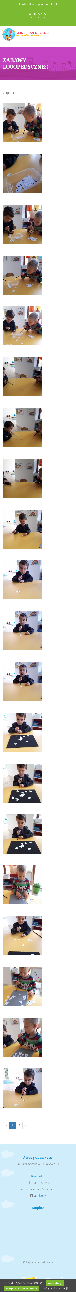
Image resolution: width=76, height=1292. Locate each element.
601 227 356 (39, 14)
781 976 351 (38, 18)
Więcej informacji (56, 1288)
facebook (39, 1196)
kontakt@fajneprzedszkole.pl (38, 4)
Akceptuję (54, 1283)
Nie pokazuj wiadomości (21, 1288)
